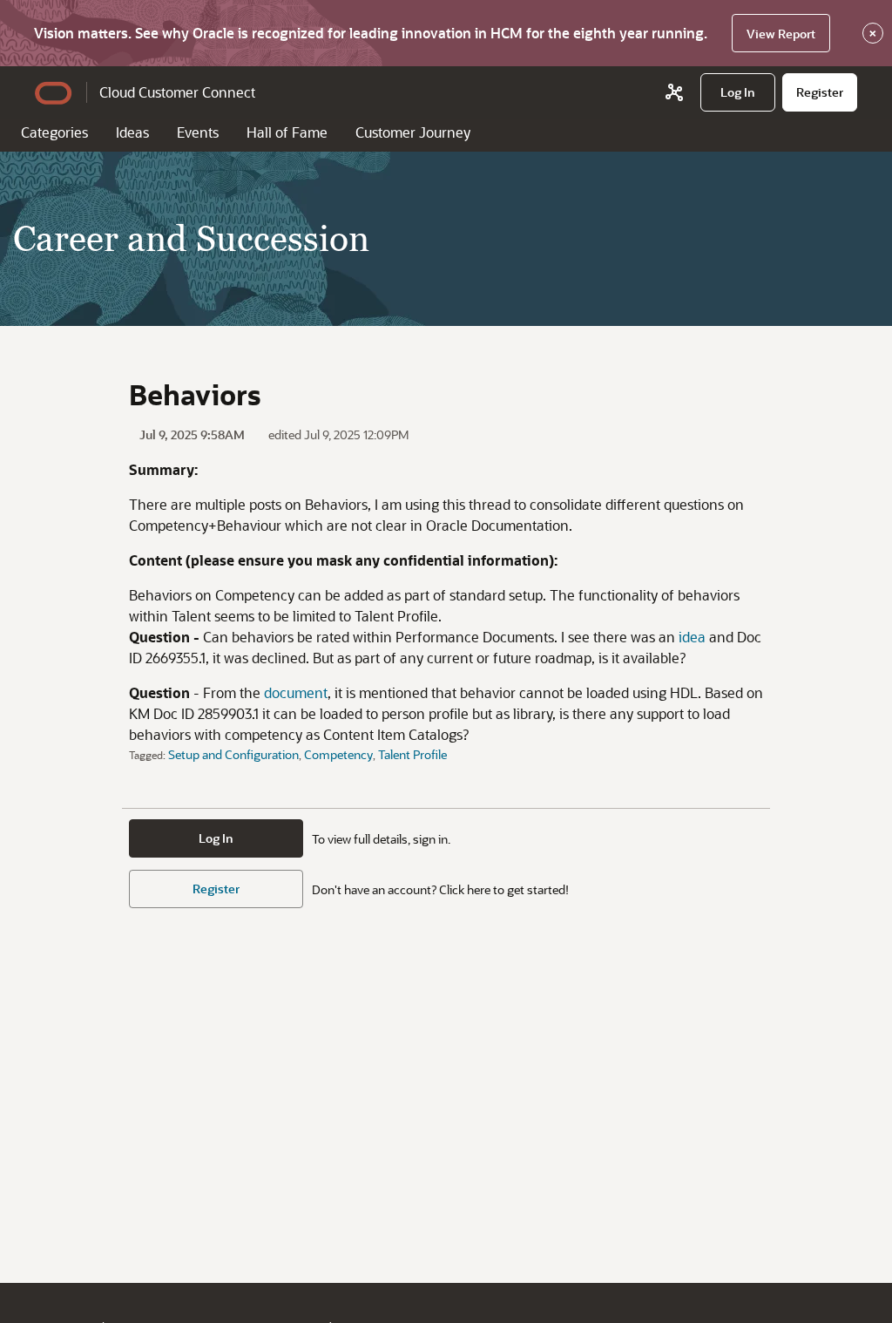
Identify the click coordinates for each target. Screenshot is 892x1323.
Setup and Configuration (233, 754)
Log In (216, 838)
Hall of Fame (287, 132)
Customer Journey (412, 132)
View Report (781, 33)
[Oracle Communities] (674, 92)
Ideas (132, 132)
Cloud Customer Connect (177, 92)
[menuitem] (737, 92)
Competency (338, 754)
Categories (54, 132)
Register (216, 888)
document (296, 692)
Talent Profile (412, 754)
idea (692, 637)
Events (198, 132)
